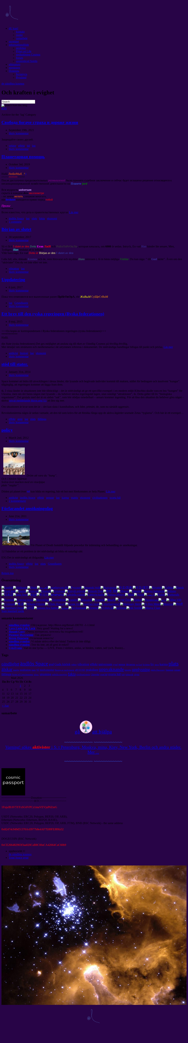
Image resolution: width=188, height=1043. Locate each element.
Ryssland (21, 77)
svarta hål (115, 497)
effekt (21, 145)
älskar (6, 669)
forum (19, 57)
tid (28, 145)
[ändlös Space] (11, 22)
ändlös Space (16, 218)
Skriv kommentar (19, 133)
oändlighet (10, 663)
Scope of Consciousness (22, 674)
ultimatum (14, 64)
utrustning (45, 674)
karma (65, 497)
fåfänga (42, 419)
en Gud (139, 665)
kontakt (20, 31)
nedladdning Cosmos (28, 54)
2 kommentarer (17, 500)
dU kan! (13, 28)
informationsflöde (19, 44)
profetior (21, 48)
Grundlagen (21, 302)
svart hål (103, 674)
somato (177, 670)
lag (34, 145)
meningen (14, 67)
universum (105, 664)
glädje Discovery (158, 670)
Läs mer (73, 212)
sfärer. (36, 675)
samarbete (22, 38)
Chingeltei (95, 674)
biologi (24, 353)
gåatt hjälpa (93, 731)
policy (7, 430)
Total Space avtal (18, 857)
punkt (19, 34)
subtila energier (59, 674)
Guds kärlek (62, 664)
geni (19, 419)
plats (34, 218)
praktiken (92, 669)
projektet (14, 41)
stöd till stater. (14, 364)
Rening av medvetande (64, 670)
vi (37, 669)
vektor (12, 145)
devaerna (130, 664)
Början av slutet (16, 229)
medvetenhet (47, 669)
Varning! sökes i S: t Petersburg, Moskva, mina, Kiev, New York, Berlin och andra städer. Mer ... (93, 749)
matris (74, 497)
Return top (7, 573)
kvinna (146, 664)
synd (115, 664)
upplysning (141, 669)
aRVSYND (80, 670)
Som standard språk (12, 611)
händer (128, 670)
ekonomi (52, 218)
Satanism (169, 670)
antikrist (13, 353)
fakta (42, 218)
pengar (50, 497)
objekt (136, 675)
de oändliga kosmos (12, 83)
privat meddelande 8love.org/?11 (28, 400)
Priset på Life (23, 51)
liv (152, 664)
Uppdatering (13, 279)
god (51, 664)
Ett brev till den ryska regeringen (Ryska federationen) (52, 313)
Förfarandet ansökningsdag (27, 508)
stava (157, 665)
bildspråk (129, 675)
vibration (14, 268)
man (34, 670)
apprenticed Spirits (26, 61)
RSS (4, 108)
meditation (25, 669)
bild (123, 675)
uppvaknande (111, 669)
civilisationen (99, 497)
